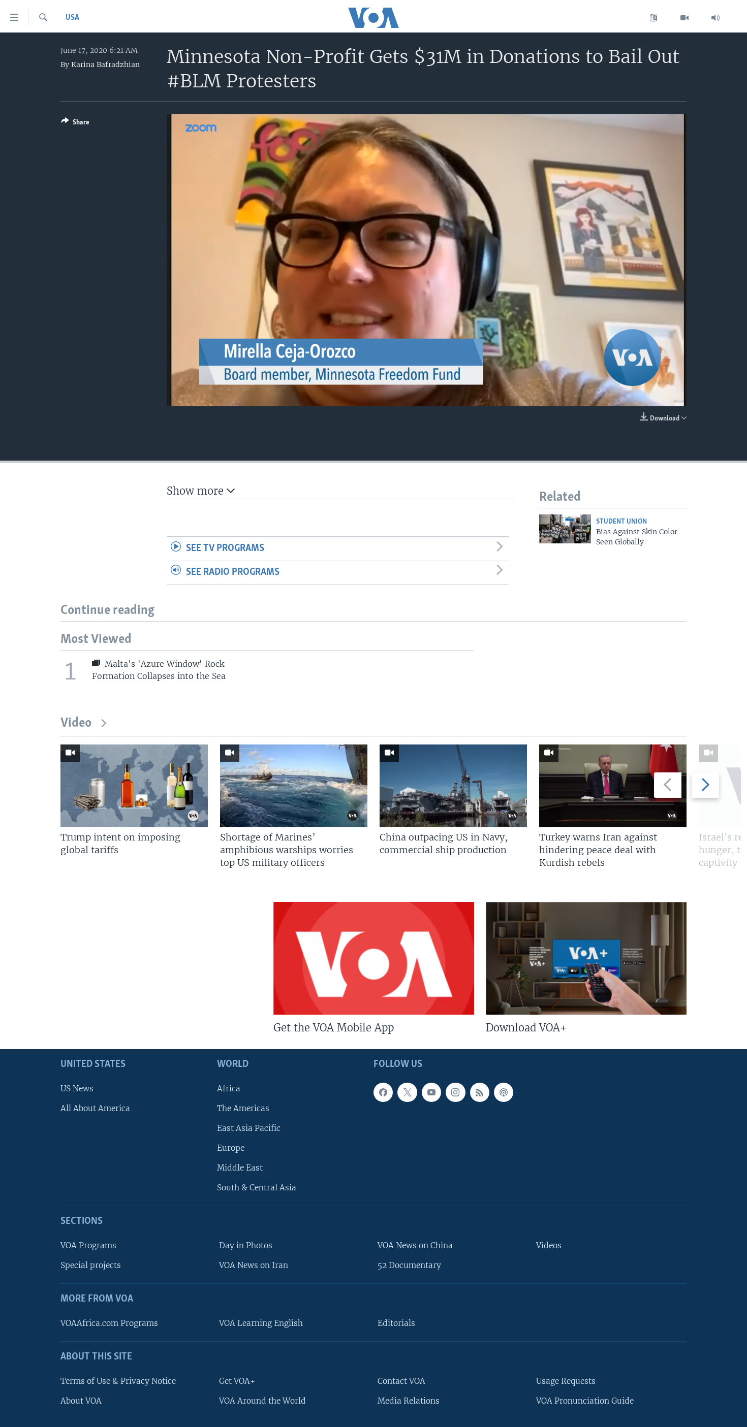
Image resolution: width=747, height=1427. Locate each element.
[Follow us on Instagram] (455, 1092)
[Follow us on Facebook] (383, 1092)
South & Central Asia (256, 1188)
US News (77, 1088)
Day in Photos (245, 1245)
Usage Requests (566, 1381)
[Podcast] (503, 1092)
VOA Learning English (261, 1323)
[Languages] (653, 17)
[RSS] (479, 1092)
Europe (230, 1148)
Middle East (240, 1168)
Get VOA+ (237, 1381)
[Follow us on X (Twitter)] (407, 1092)
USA (72, 18)
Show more (197, 490)
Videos (549, 1245)
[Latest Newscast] (715, 17)
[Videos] (684, 17)
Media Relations (409, 1401)
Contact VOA (401, 1381)
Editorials (396, 1323)
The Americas (243, 1108)
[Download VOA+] (586, 958)
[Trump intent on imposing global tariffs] (134, 785)
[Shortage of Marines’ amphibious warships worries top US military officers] (293, 785)
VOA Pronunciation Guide (585, 1401)
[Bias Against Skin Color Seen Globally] (565, 528)
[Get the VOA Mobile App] (373, 958)
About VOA (81, 1401)
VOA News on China (415, 1245)
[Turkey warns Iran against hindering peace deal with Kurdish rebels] (613, 785)
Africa (228, 1088)
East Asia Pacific (249, 1128)
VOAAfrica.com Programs (109, 1323)
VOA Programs (88, 1245)
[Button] (75, 124)
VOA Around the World (262, 1401)
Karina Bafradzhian (105, 64)
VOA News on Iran (253, 1265)
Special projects (90, 1265)
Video (75, 723)
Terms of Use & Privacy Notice (118, 1381)
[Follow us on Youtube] (431, 1092)
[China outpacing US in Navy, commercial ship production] (453, 785)
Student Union (621, 522)
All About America (95, 1108)
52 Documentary (409, 1265)
